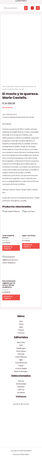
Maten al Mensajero (21, 371)
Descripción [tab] (6, 124)
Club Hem (21, 354)
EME (21, 345)
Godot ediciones (21, 357)
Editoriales (10, 86)
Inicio (4, 86)
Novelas (31, 117)
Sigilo (21, 360)
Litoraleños (21, 392)
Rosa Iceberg (21, 351)
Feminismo (21, 387)
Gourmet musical (21, 363)
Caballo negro (21, 348)
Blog (21, 327)
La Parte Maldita (21, 368)
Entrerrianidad (21, 384)
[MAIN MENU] (38, 8)
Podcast (21, 330)
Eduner (21, 365)
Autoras (21, 381)
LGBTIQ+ (21, 389)
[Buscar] (26, 8)
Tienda (21, 324)
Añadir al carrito (8, 248)
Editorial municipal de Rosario (24, 86)
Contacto (21, 333)
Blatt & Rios (21, 342)
